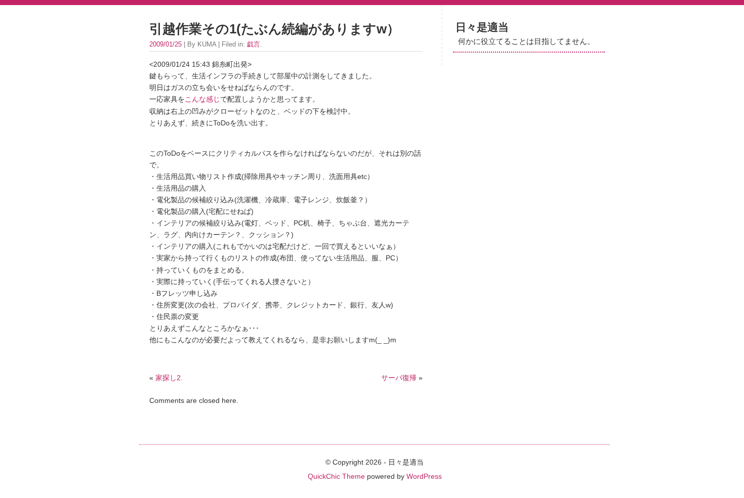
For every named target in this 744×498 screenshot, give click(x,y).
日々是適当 (482, 27)
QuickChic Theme (336, 476)
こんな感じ (202, 99)
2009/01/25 (165, 44)
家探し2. (169, 378)
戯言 (253, 44)
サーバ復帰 (399, 378)
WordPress (424, 476)
